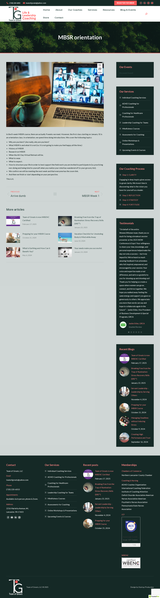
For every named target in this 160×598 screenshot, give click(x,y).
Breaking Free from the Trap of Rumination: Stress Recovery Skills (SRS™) (89, 220)
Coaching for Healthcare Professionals (132, 115)
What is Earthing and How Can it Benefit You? (36, 250)
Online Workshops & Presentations (130, 142)
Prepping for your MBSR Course (36, 234)
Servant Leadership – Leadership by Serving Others (140, 391)
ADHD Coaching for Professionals (130, 105)
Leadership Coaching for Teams (135, 122)
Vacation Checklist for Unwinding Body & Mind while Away (88, 235)
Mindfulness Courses (131, 128)
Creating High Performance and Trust (140, 436)
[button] (128, 332)
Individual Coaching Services (134, 97)
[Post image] (13, 221)
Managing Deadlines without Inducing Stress (139, 421)
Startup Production (146, 587)
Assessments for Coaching (133, 134)
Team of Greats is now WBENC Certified (35, 218)
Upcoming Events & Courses (134, 150)
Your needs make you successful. (88, 248)
